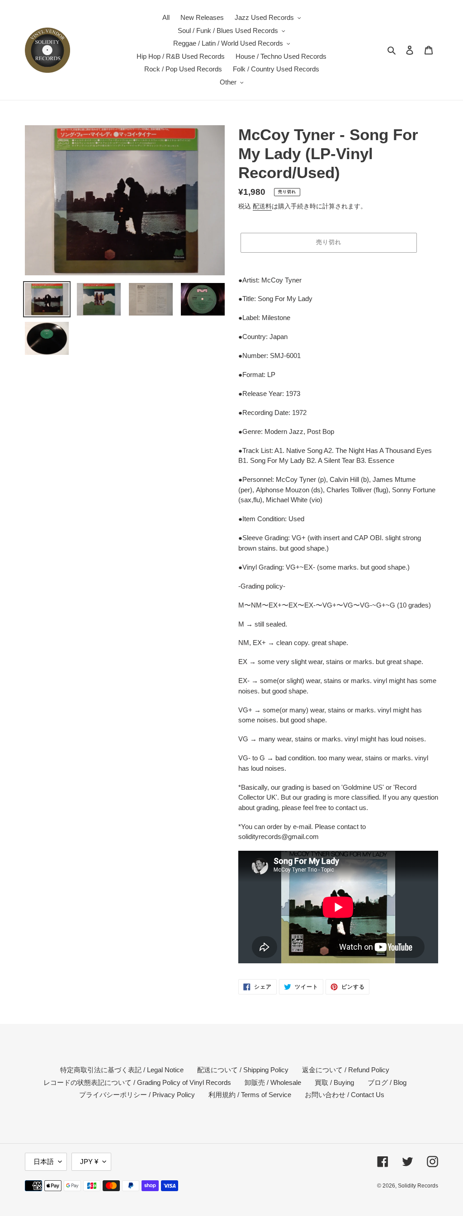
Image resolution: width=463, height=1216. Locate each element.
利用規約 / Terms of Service (249, 1094)
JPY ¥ (89, 1161)
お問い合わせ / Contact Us (344, 1094)
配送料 (262, 206)
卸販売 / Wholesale (273, 1082)
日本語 (43, 1161)
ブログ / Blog (387, 1082)
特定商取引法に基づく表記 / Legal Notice (122, 1070)
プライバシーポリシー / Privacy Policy (137, 1094)
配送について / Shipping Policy (242, 1070)
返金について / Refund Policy (345, 1070)
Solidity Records (418, 1186)
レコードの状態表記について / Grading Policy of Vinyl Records (137, 1082)
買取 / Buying (334, 1082)
